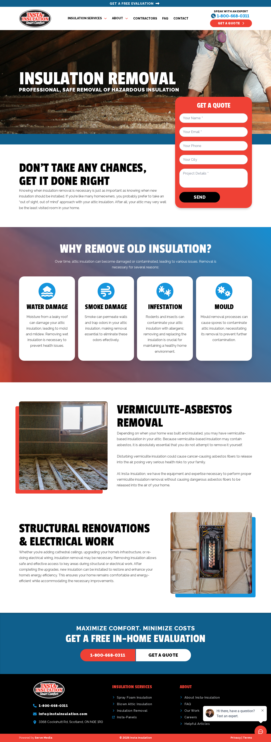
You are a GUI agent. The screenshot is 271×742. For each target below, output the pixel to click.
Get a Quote (229, 23)
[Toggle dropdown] (105, 18)
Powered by (35, 737)
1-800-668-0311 (233, 15)
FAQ (165, 18)
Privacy (236, 737)
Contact (180, 18)
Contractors (145, 18)
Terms (247, 737)
